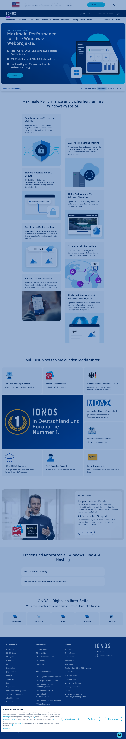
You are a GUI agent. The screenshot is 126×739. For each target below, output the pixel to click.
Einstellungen (7, 716)
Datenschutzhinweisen (9, 719)
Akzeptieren (17, 723)
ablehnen (54, 719)
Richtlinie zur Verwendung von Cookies (37, 718)
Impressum (6, 728)
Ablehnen (91, 719)
